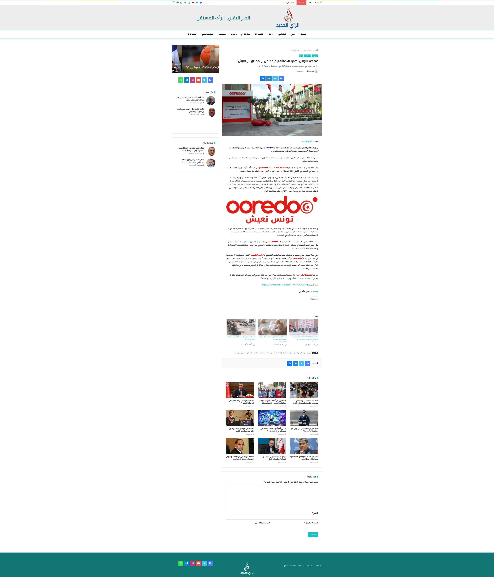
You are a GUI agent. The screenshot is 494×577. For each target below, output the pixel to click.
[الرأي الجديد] (247, 17)
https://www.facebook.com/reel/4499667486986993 (284, 284)
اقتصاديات (259, 34)
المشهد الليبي (207, 34)
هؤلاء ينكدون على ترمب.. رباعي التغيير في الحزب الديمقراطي (190, 110)
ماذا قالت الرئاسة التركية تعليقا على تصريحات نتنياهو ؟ (277, 3)
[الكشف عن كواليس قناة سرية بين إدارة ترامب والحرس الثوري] (240, 418)
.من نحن (319, 565)
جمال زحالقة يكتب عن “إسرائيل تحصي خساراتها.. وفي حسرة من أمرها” (191, 149)
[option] (195, 59)
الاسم (315, 513)
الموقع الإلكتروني (262, 522)
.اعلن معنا (301, 565)
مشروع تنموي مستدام (239, 353)
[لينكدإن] (269, 78)
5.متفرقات (296, 50)
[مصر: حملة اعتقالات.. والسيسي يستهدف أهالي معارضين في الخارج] (304, 390)
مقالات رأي (245, 34)
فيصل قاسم (200, 165)
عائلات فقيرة (249, 353)
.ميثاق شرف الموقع (290, 565)
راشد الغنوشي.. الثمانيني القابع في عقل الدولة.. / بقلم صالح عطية (190, 99)
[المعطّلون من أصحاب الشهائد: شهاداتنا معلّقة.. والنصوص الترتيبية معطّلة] (272, 390)
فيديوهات (192, 34)
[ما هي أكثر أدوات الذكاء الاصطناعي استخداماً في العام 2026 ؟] (272, 418)
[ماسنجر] (263, 78)
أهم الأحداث (308, 56)
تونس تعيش (269, 353)
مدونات (222, 34)
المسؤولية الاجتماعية (279, 353)
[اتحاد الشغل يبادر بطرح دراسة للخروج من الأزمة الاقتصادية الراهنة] (241, 327)
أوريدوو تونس (307, 353)
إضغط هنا (314, 291)
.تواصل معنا (310, 565)
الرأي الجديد (307, 141)
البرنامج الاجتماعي (298, 353)
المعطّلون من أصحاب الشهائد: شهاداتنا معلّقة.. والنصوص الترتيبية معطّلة (272, 402)
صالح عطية (200, 103)
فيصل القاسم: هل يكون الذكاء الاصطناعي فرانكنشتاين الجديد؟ (193, 161)
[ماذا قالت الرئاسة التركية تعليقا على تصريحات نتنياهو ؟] (240, 390)
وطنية (303, 34)
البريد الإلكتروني (311, 522)
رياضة (271, 34)
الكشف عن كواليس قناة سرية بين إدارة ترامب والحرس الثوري (241, 430)
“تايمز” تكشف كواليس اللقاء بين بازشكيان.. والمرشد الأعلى (274, 458)
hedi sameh (200, 114)
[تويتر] (275, 78)
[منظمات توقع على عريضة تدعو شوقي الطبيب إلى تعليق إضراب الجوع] (240, 446)
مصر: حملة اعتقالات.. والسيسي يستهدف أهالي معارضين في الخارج (305, 402)
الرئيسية (312, 50)
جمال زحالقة (200, 153)
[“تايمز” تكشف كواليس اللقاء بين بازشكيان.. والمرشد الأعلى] (272, 446)
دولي (293, 34)
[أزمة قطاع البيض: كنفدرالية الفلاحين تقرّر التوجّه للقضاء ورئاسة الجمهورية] (272, 327)
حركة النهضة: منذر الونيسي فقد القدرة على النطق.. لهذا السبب (304, 458)
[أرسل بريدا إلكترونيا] (307, 71)
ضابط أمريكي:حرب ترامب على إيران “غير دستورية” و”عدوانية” (304, 430)
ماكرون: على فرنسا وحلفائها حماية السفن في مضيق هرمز (197, 68)
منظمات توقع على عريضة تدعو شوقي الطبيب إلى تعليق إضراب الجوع (240, 458)
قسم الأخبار (311, 71)
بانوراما (234, 34)
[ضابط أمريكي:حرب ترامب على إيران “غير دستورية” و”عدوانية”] (304, 418)
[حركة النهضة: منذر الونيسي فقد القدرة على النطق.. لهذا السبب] (304, 446)
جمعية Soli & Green (259, 353)
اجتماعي (282, 34)
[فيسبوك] (281, 78)
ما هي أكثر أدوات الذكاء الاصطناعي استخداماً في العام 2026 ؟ (273, 430)
